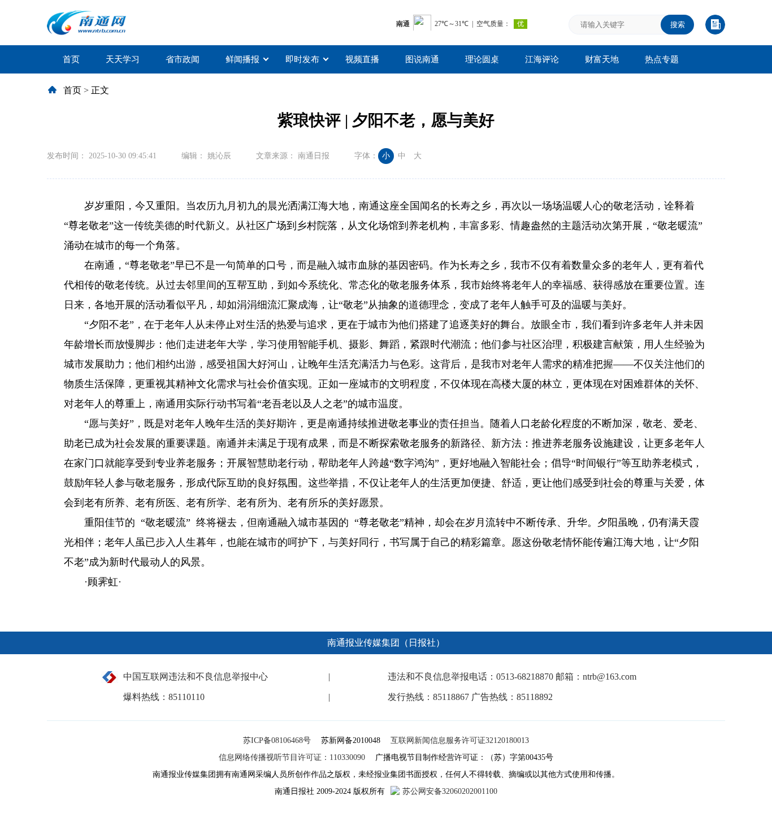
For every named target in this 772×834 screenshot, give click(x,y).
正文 (100, 90)
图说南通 (422, 59)
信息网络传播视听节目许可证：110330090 (293, 757)
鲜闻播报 (242, 59)
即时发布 (302, 59)
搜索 (677, 24)
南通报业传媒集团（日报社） (386, 642)
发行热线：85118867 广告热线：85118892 (470, 697)
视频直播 (362, 59)
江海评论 (542, 59)
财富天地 (602, 59)
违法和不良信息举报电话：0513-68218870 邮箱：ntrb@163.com (512, 676)
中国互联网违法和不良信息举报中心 (195, 676)
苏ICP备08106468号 (278, 740)
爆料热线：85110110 (164, 697)
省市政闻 (182, 59)
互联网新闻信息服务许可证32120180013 (460, 740)
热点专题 (662, 59)
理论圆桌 (482, 59)
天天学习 (123, 59)
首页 (71, 59)
